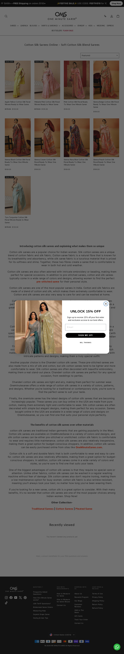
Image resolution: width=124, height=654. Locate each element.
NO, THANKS (85, 342)
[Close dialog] (106, 304)
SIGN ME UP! (85, 335)
